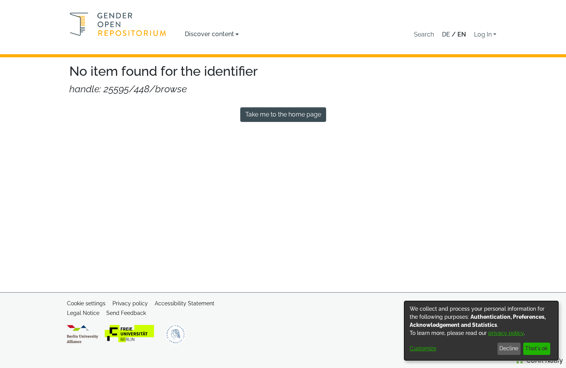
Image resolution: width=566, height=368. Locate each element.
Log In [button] (483, 34)
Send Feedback (126, 313)
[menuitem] (212, 34)
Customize (423, 348)
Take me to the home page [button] (283, 114)
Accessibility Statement (184, 303)
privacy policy (506, 333)
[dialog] (481, 330)
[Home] (118, 24)
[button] (424, 34)
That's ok (536, 348)
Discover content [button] (209, 34)
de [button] (447, 34)
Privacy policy (130, 303)
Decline (508, 348)
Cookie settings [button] (86, 303)
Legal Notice (83, 313)
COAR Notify (544, 360)
